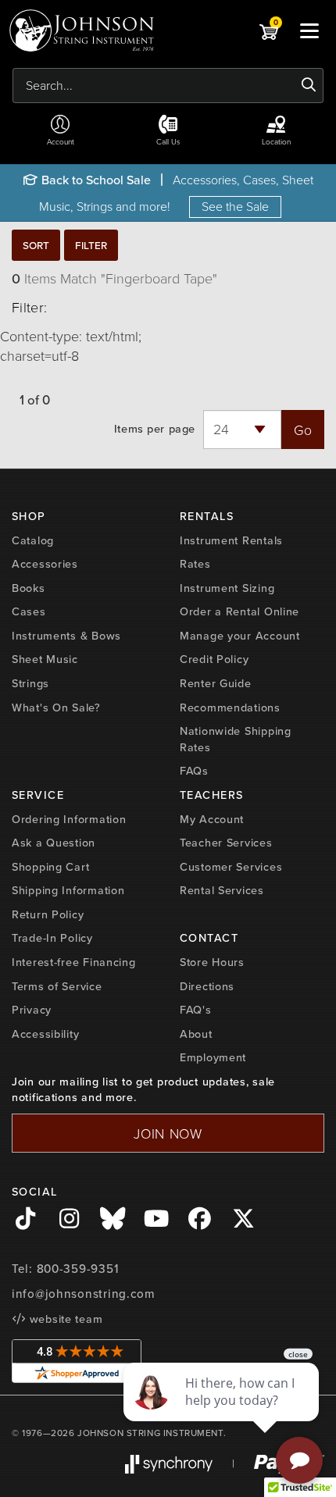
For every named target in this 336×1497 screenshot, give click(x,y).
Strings (30, 683)
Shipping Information (68, 890)
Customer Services (231, 866)
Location (276, 141)
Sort (36, 245)
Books (28, 588)
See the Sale (235, 206)
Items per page (154, 429)
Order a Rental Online (239, 611)
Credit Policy (214, 659)
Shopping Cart (50, 866)
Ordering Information (69, 819)
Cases (29, 611)
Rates (195, 563)
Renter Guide (216, 683)
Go (303, 429)
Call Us (168, 141)
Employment (213, 1057)
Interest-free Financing (74, 962)
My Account (212, 819)
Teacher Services (226, 842)
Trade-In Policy (52, 937)
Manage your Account (240, 635)
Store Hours (212, 962)
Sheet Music (45, 659)
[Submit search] (309, 85)
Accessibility (45, 1034)
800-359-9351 (78, 1269)
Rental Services (222, 890)
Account (60, 141)
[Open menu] (309, 30)
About (196, 1034)
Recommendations (230, 707)
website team (64, 1319)
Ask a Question (53, 842)
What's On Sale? (56, 707)
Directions (207, 986)
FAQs (194, 770)
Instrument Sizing (227, 588)
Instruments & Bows (66, 635)
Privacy (32, 1009)
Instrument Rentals (231, 540)
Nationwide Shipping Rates (235, 739)
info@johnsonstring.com (83, 1294)
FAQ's (196, 1009)
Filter (91, 245)
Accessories (45, 563)
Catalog (33, 540)
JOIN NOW (168, 1133)
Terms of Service (57, 986)
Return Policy (48, 914)
